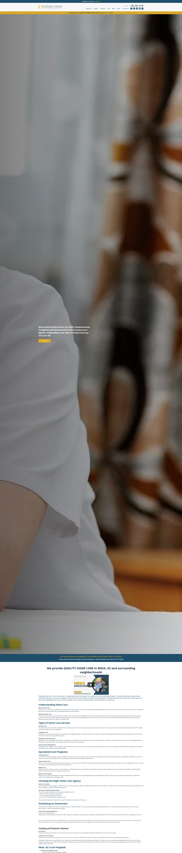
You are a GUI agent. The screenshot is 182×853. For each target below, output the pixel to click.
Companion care (43, 734)
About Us (88, 8)
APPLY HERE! (108, 13)
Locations (103, 8)
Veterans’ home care (44, 763)
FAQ (109, 8)
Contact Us (125, 8)
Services (95, 8)
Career (118, 8)
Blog (113, 8)
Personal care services (44, 728)
